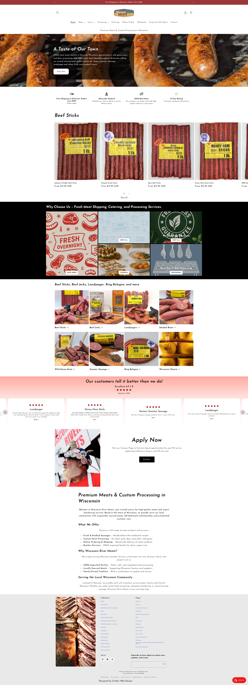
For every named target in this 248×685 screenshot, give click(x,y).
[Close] (150, 331)
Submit (124, 347)
